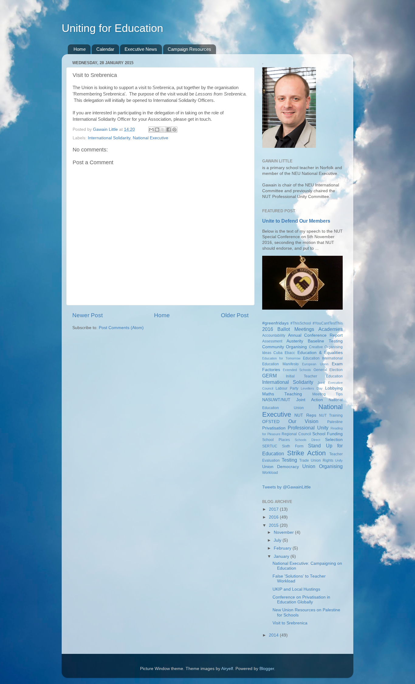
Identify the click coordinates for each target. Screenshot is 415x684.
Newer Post (87, 315)
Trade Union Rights (316, 460)
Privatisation (274, 428)
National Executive (150, 138)
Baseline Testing (325, 341)
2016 (274, 517)
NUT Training (331, 415)
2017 (274, 509)
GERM (269, 375)
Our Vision (303, 421)
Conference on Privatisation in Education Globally (301, 599)
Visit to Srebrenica (290, 623)
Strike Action (306, 453)
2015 (274, 525)
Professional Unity (308, 427)
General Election (328, 370)
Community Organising (284, 347)
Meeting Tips (327, 394)
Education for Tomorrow (281, 358)
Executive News (141, 49)
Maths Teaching (282, 394)
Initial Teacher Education (314, 376)
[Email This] (151, 130)
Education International (323, 358)
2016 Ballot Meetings (288, 329)
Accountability (273, 335)
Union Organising (322, 466)
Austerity (294, 341)
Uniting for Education (112, 28)
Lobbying (334, 388)
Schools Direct (307, 440)
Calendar (105, 49)
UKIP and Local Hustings (296, 589)
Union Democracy (280, 466)
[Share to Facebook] (169, 130)
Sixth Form (292, 446)
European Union (315, 364)
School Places (276, 440)
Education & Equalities (320, 352)
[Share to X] (163, 130)
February (283, 548)
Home (80, 49)
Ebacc (290, 353)
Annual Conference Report (315, 335)
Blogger (266, 668)
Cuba (278, 353)
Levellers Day (312, 388)
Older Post (235, 315)
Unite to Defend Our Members (296, 221)
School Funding (327, 434)
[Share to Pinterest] (174, 130)
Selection (334, 439)
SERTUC (269, 446)
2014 (274, 635)
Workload (270, 472)
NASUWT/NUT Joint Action (292, 400)
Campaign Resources (189, 49)
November (284, 532)
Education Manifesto (280, 364)
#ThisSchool (300, 323)
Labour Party (287, 388)
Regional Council (296, 434)
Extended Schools (297, 370)
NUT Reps (305, 415)
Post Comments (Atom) (121, 327)
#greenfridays (275, 323)
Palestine (335, 422)
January (282, 556)
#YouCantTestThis (328, 323)
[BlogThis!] (157, 130)
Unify (339, 460)
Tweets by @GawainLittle (286, 487)
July (278, 540)
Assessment (272, 341)
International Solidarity (109, 138)
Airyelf (227, 668)
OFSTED (271, 421)
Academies (330, 329)
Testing (289, 460)
